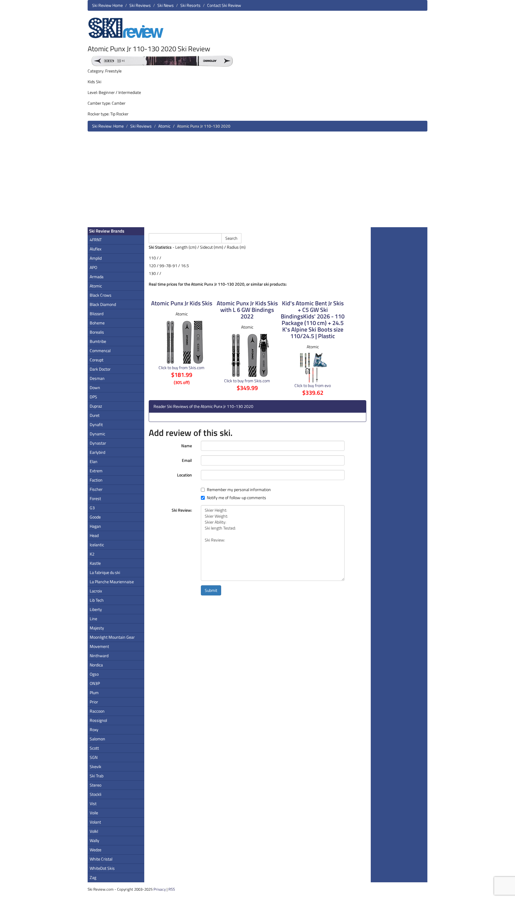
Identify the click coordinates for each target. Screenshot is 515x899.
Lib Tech (97, 600)
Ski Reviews (140, 5)
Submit (211, 590)
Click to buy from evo (312, 385)
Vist (93, 803)
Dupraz (96, 406)
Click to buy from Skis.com (181, 367)
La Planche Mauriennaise (112, 581)
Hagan (95, 526)
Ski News (165, 5)
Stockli (95, 794)
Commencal (100, 350)
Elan (93, 461)
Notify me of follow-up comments (236, 498)
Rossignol (98, 720)
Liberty (96, 609)
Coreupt (96, 360)
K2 (92, 554)
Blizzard (96, 313)
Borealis (97, 332)
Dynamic (97, 434)
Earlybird (97, 452)
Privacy (159, 889)
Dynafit (96, 424)
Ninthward (99, 655)
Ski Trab (96, 776)
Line (93, 618)
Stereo (95, 785)
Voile (94, 813)
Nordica (96, 665)
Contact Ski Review (224, 5)
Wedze (95, 850)
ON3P (95, 683)
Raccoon (97, 711)
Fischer (96, 489)
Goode (95, 517)
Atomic (164, 126)
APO (93, 267)
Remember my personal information (239, 490)
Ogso (94, 674)
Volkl (94, 831)
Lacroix (96, 591)
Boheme (97, 323)
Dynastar (98, 443)
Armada (96, 276)
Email (187, 460)
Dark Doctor (100, 369)
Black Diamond (103, 304)
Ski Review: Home (108, 126)
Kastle (95, 563)
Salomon (97, 739)
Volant (95, 822)
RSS (171, 889)
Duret (95, 415)
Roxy (94, 729)
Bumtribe (98, 341)
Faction (96, 480)
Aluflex (95, 249)
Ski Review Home (107, 5)
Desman (97, 378)
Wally (94, 840)
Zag (93, 877)
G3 (92, 508)
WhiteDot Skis (102, 868)
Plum (94, 692)
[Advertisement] (257, 181)
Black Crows (100, 295)
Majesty (97, 628)
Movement (99, 646)
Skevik (95, 766)
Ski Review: (182, 510)
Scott (94, 748)
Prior (94, 702)
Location (184, 475)
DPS (93, 397)
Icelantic (97, 544)
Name (186, 445)
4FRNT (96, 239)
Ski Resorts (190, 5)
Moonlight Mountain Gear (112, 637)
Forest (95, 498)
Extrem (96, 471)
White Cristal (101, 859)
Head (94, 535)
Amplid (96, 258)
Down (95, 387)
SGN (93, 757)
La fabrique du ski (105, 572)
